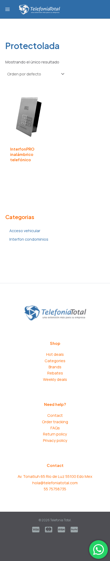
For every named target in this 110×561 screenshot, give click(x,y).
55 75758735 (55, 488)
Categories (55, 360)
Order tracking (55, 421)
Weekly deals (55, 379)
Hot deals (55, 354)
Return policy (55, 434)
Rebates (55, 373)
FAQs (55, 427)
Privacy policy (55, 440)
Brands (55, 366)
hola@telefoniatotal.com (55, 482)
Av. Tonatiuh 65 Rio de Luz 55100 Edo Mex (55, 476)
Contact (55, 415)
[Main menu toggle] (7, 9)
